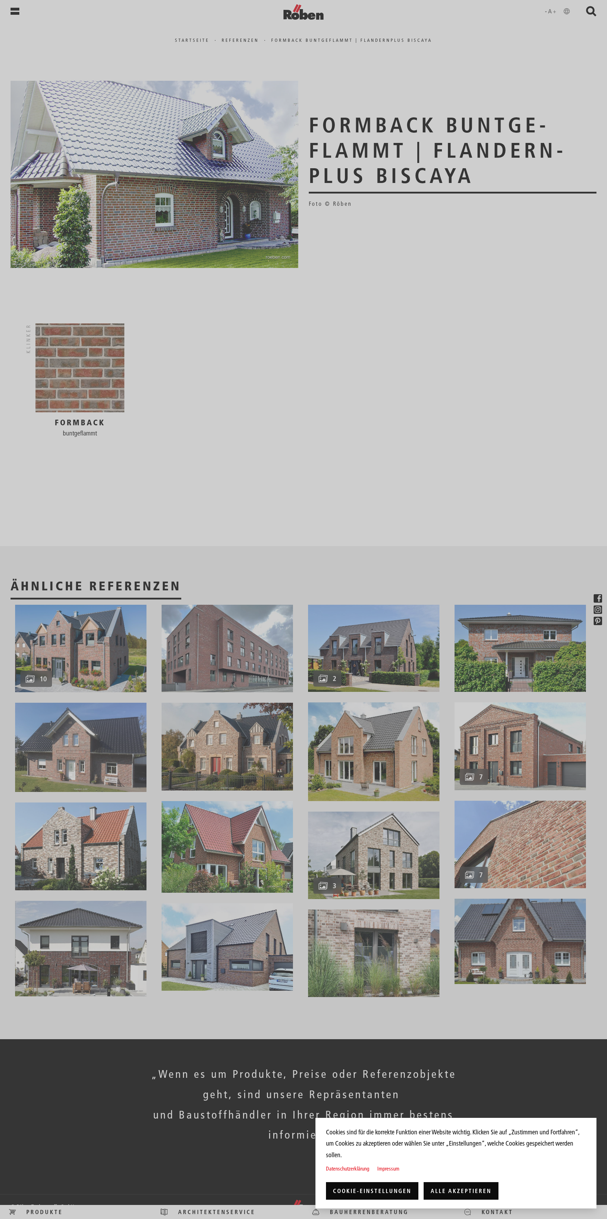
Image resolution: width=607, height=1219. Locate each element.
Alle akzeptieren (461, 1190)
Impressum (388, 1168)
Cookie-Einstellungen (372, 1190)
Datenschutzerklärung (347, 1168)
